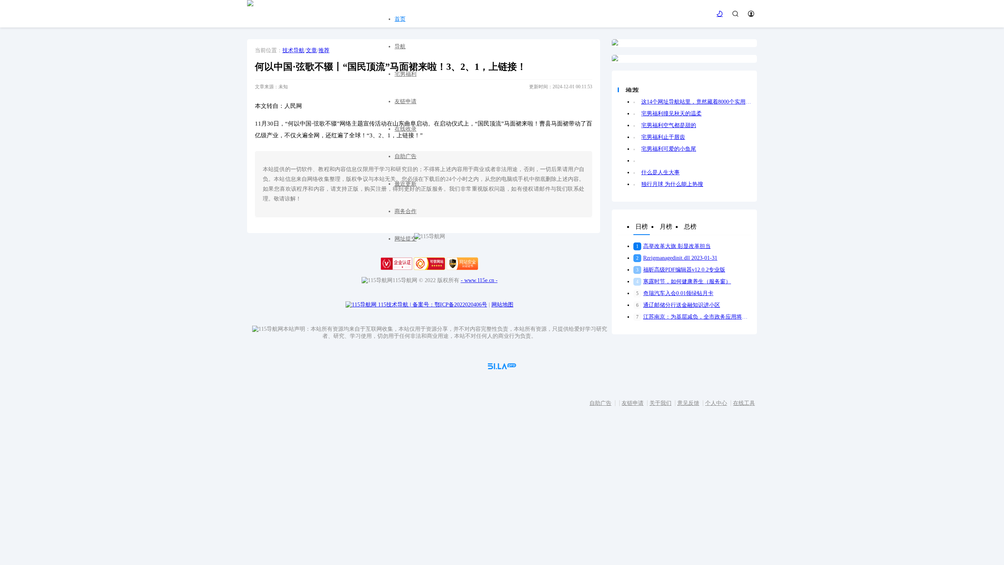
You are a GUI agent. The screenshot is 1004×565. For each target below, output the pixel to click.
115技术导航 (394, 305)
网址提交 (406, 239)
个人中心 (716, 403)
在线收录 (406, 129)
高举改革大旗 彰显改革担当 (673, 246)
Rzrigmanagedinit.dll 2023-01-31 (676, 258)
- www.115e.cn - (479, 280)
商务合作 (406, 211)
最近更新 (406, 184)
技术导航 (293, 50)
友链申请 (406, 101)
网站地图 (502, 305)
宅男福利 (406, 74)
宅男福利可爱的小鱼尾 (668, 149)
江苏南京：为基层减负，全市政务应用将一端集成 (693, 317)
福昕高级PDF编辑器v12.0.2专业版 (680, 270)
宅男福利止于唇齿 (663, 137)
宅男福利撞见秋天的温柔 (671, 114)
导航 (400, 46)
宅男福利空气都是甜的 (668, 125)
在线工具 (744, 403)
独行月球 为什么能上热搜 (672, 184)
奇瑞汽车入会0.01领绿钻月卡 (674, 293)
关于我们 (660, 403)
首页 (400, 19)
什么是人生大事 (660, 172)
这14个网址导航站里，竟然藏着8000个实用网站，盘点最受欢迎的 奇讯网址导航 (696, 102)
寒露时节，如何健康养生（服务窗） (683, 281)
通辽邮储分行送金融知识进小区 (678, 305)
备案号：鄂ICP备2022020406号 (450, 305)
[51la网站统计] (502, 367)
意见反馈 (688, 403)
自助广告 (406, 156)
